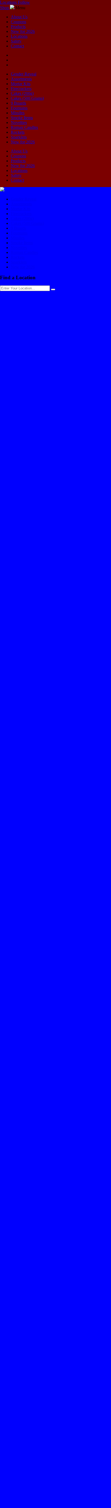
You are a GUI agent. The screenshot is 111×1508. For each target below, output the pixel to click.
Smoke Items (22, 117)
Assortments (21, 79)
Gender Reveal (23, 74)
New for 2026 (23, 31)
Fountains (19, 108)
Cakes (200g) (22, 93)
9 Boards (18, 103)
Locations (19, 36)
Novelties (19, 122)
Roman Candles (24, 127)
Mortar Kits (20, 83)
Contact (17, 46)
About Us (19, 17)
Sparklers (19, 137)
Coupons (18, 21)
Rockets (18, 132)
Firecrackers (21, 88)
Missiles (18, 113)
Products (18, 26)
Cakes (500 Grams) (27, 98)
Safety (16, 41)
